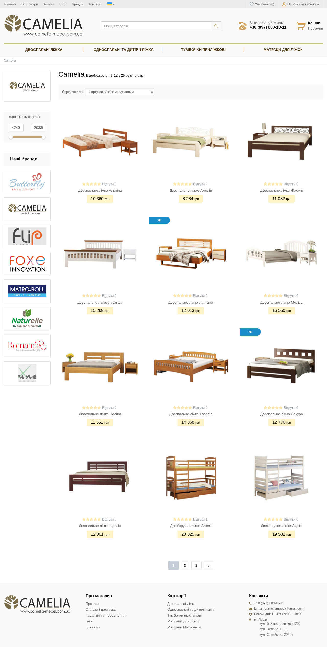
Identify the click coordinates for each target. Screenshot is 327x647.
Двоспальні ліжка (181, 604)
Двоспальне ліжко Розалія (190, 414)
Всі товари (29, 4)
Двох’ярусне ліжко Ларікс (281, 526)
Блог (63, 4)
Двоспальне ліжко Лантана (190, 302)
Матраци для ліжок (183, 621)
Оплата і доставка (101, 609)
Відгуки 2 (200, 184)
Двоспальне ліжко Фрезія (100, 526)
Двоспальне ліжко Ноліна (100, 414)
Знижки (48, 4)
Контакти (95, 4)
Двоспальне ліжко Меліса (281, 302)
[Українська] (110, 4)
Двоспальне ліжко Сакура (281, 414)
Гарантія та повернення (106, 615)
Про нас (92, 604)
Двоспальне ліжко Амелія (191, 190)
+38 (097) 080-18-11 (268, 27)
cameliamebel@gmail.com (284, 608)
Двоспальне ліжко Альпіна (100, 190)
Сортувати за (72, 92)
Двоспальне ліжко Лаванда (99, 302)
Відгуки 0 (109, 184)
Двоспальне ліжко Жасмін (281, 190)
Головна (10, 4)
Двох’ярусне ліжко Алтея (190, 526)
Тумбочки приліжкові (184, 615)
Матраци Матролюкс (184, 627)
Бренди (77, 4)
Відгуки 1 (200, 519)
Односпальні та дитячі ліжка (190, 609)
